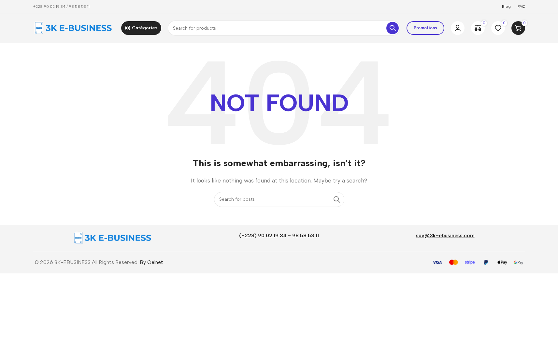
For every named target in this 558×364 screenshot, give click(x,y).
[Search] (392, 28)
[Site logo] (74, 27)
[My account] (458, 28)
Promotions (425, 27)
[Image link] (113, 237)
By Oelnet (151, 262)
